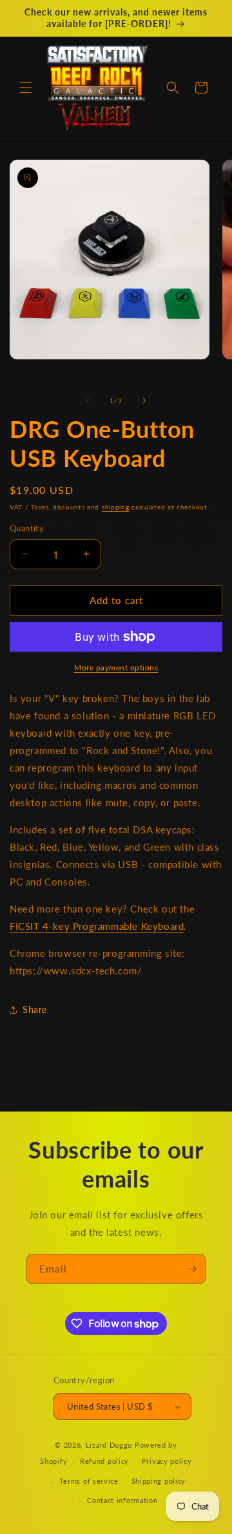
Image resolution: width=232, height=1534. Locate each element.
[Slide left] (87, 400)
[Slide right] (144, 400)
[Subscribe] (191, 1269)
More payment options (116, 667)
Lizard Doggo (109, 1445)
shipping (116, 507)
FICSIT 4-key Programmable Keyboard (97, 926)
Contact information (122, 1500)
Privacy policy (167, 1461)
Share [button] (35, 1009)
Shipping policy (158, 1481)
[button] (26, 87)
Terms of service (89, 1481)
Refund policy (104, 1461)
